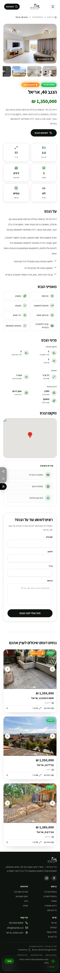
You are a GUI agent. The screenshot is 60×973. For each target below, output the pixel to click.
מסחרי (54, 900)
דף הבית (50, 17)
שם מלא (49, 537)
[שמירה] (3, 478)
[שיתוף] (3, 471)
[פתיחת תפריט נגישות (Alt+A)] (3, 486)
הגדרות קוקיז (22, 955)
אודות (25, 905)
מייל (50, 566)
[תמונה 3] (19, 71)
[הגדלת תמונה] (30, 43)
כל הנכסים (52, 910)
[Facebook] (54, 878)
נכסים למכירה (37, 17)
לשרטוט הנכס (41, 132)
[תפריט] (53, 7)
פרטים (52, 967)
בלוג (26, 900)
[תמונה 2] (34, 71)
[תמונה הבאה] (7, 669)
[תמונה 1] (49, 71)
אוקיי (9, 961)
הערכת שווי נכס (21, 891)
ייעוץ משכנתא (22, 896)
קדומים (53, 927)
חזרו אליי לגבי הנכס (30, 613)
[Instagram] (46, 878)
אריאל (54, 922)
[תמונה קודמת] (52, 669)
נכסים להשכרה (50, 896)
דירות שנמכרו (51, 905)
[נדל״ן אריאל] (34, 7)
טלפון (50, 551)
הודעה (49, 580)
